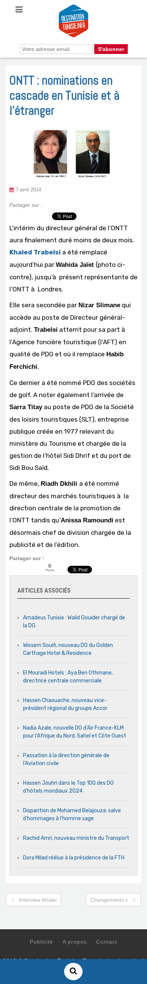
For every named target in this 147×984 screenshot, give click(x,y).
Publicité (41, 942)
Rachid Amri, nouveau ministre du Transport (76, 838)
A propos (75, 942)
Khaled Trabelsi (35, 252)
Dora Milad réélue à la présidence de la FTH (73, 858)
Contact (106, 942)
